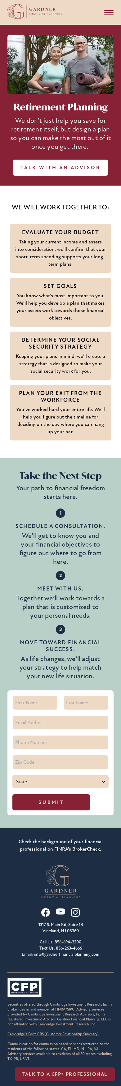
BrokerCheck (86, 849)
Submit (51, 802)
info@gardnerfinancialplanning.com (66, 954)
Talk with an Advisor (60, 168)
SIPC (70, 1009)
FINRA (60, 1009)
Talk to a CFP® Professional (64, 1074)
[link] (53, 1034)
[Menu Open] (109, 12)
